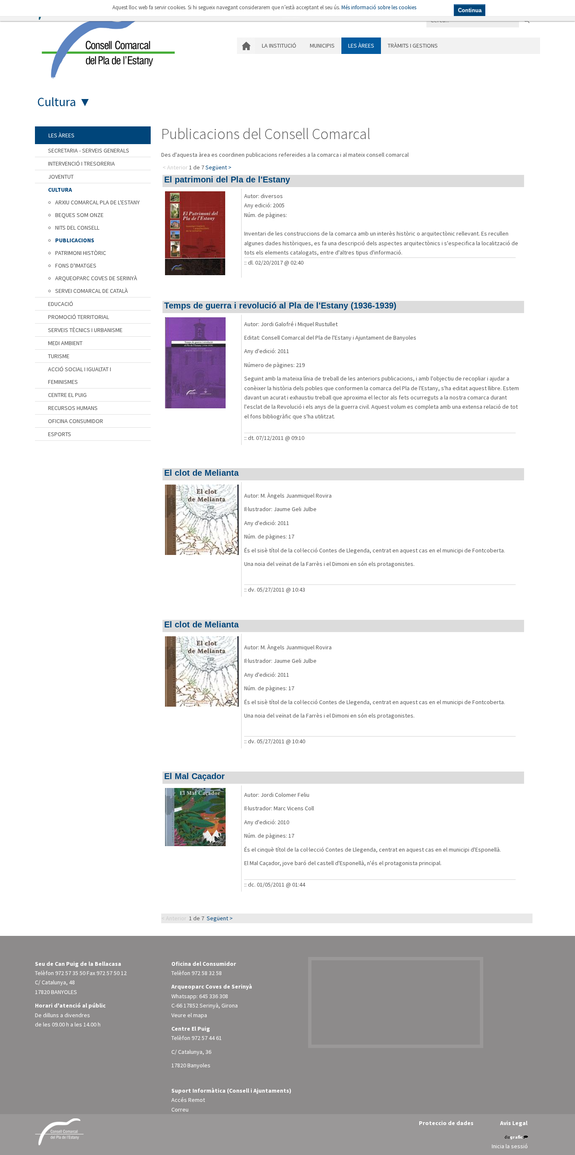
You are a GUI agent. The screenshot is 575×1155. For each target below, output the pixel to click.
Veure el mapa (189, 1015)
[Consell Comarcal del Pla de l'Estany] (106, 44)
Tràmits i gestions (413, 45)
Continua (470, 10)
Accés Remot (188, 1100)
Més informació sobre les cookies (378, 7)
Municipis (322, 45)
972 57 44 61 (207, 1038)
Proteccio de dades (446, 1123)
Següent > (218, 167)
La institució (279, 45)
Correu (180, 1109)
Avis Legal (513, 1123)
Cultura (56, 102)
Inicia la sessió (510, 1146)
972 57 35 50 (70, 973)
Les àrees (361, 45)
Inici (246, 46)
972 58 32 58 (207, 973)
